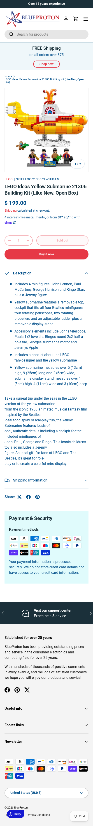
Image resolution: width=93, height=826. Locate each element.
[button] (76, 19)
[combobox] (46, 34)
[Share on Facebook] (28, 496)
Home (8, 76)
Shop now (46, 64)
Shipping (11, 210)
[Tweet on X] (19, 496)
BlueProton (21, 807)
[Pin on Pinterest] (37, 496)
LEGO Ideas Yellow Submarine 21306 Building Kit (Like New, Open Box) (44, 80)
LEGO (9, 179)
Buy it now (46, 254)
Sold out (62, 240)
